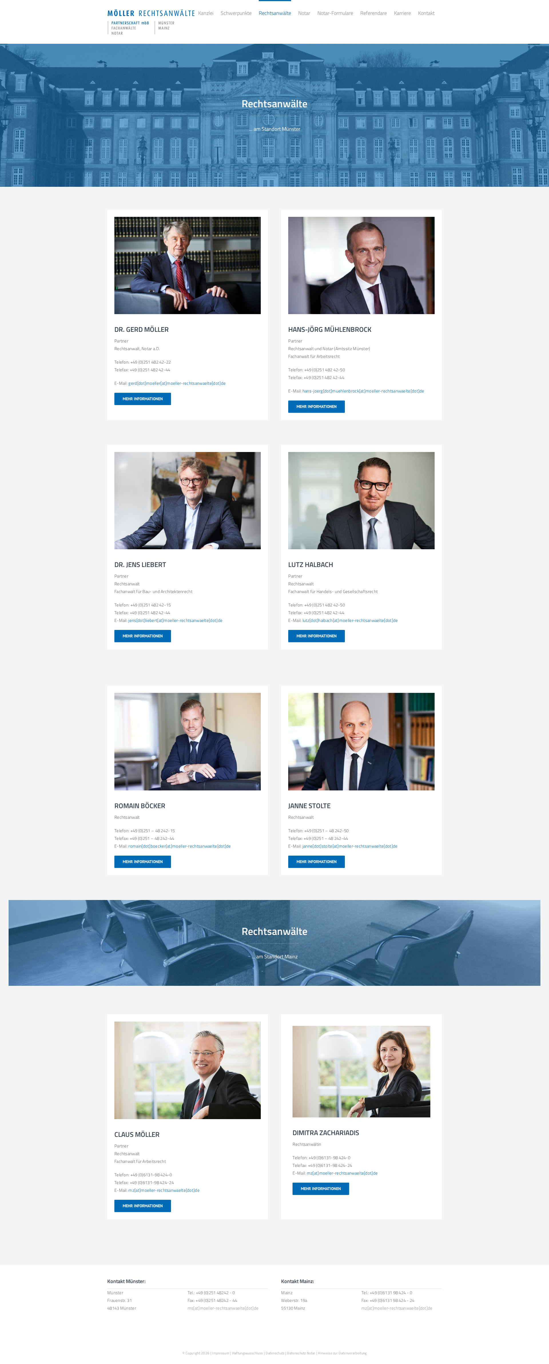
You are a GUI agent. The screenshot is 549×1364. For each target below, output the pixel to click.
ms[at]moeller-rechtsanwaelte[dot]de (223, 1308)
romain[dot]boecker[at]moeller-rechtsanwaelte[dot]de (179, 846)
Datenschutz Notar (301, 1353)
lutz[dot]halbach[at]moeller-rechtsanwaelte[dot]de (350, 620)
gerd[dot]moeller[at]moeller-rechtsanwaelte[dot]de (177, 383)
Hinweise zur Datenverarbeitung (342, 1353)
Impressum (220, 1353)
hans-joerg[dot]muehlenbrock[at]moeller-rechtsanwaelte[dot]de (363, 391)
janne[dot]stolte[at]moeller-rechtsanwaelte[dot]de (350, 846)
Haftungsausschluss (247, 1353)
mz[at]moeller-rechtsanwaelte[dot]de (164, 1190)
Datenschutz (275, 1353)
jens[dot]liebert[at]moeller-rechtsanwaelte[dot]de (175, 620)
